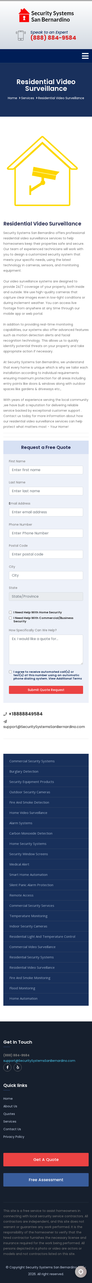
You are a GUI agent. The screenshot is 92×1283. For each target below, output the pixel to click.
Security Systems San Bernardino (51, 1267)
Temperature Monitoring (28, 916)
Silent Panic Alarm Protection (31, 885)
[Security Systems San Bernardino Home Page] (46, 15)
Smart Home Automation (28, 874)
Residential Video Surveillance (32, 967)
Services (27, 98)
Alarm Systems (20, 823)
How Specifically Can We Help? (33, 630)
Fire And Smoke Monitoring (29, 977)
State (13, 588)
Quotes (9, 1114)
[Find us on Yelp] (18, 1067)
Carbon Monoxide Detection (30, 833)
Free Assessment (46, 1179)
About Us (10, 1106)
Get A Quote (46, 1159)
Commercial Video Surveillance (32, 946)
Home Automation (23, 998)
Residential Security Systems (31, 957)
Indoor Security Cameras (28, 926)
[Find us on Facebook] (7, 1067)
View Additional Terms (65, 678)
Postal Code (18, 545)
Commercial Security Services (31, 905)
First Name (17, 461)
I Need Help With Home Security (37, 612)
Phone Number (20, 524)
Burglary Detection (23, 771)
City (12, 566)
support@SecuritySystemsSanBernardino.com (44, 726)
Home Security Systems (27, 843)
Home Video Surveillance (28, 812)
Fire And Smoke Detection (29, 802)
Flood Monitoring (22, 988)
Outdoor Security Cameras (29, 792)
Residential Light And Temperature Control (42, 936)
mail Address (19, 503)
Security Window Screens (28, 854)
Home (12, 98)
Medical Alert (19, 864)
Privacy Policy (13, 1136)
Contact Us (12, 1129)
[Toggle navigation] (85, 56)
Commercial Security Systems (32, 761)
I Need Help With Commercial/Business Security (43, 619)
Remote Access (21, 895)
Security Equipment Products (31, 781)
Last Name (17, 482)
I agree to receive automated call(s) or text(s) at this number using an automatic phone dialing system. (47, 675)
